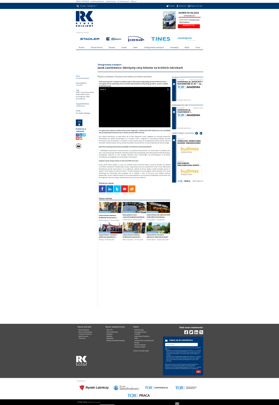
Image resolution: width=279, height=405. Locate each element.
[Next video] (107, 125)
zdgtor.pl (133, 1)
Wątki (187, 47)
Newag (136, 343)
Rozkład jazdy (139, 330)
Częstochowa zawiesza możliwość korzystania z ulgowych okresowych (108, 217)
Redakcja (109, 334)
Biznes (81, 47)
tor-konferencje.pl (123, 1)
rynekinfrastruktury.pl (97, 1)
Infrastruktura (96, 47)
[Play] (102, 125)
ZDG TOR (109, 330)
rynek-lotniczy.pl (111, 1)
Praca (198, 47)
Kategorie (91, 6)
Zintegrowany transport (154, 47)
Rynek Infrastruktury (85, 332)
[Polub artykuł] (77, 134)
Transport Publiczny (85, 334)
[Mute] (113, 125)
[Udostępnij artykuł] (80, 134)
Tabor (135, 47)
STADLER (137, 334)
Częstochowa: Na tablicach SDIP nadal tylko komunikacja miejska (158, 217)
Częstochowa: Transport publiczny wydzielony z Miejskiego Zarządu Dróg (108, 237)
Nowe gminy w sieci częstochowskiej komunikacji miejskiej (133, 217)
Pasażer (112, 47)
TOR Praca (82, 338)
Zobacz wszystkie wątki (141, 351)
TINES (136, 338)
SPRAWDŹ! (190, 16)
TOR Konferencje (112, 332)
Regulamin (109, 338)
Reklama (109, 336)
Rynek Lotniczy (83, 336)
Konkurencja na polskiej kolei (144, 340)
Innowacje (174, 47)
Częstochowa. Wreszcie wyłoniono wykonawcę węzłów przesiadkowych (158, 237)
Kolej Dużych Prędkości (141, 336)
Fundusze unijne (139, 347)
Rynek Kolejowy (84, 330)
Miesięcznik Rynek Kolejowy (115, 340)
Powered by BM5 (96, 402)
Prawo (124, 47)
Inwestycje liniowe (140, 332)
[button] (196, 136)
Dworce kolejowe (140, 345)
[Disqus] (135, 281)
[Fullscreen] (167, 125)
